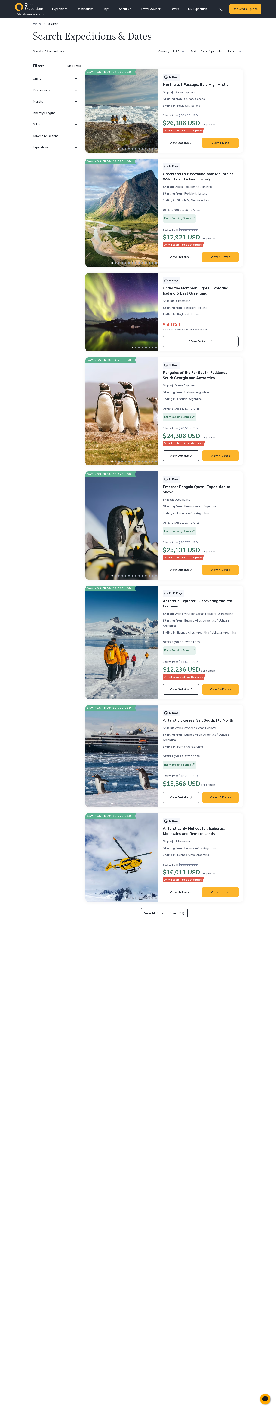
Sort (194, 51)
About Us (125, 9)
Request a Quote (245, 9)
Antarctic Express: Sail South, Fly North (198, 720)
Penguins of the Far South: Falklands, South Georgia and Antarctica (195, 375)
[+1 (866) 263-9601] (221, 9)
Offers (175, 9)
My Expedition (197, 9)
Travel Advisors (151, 9)
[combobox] (178, 51)
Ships (106, 9)
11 (156, 149)
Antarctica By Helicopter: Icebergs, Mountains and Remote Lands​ (194, 831)
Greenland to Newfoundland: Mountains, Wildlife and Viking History (198, 176)
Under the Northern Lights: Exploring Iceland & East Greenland (195, 291)
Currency (164, 51)
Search (53, 24)
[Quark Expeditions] (29, 9)
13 (156, 263)
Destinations (85, 9)
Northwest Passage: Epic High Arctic (195, 84)
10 (152, 149)
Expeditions (60, 9)
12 (152, 263)
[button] (265, 1399)
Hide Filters (73, 66)
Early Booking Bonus (178, 218)
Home (37, 24)
